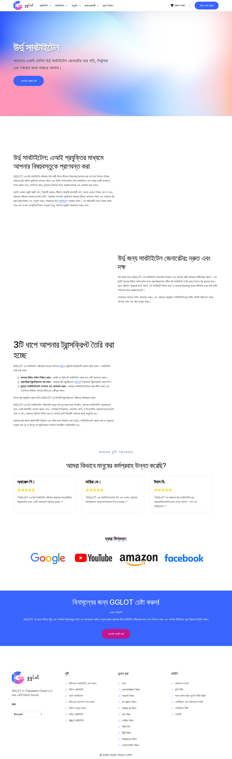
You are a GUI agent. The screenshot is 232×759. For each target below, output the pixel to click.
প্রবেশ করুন (179, 5)
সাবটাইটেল (63, 201)
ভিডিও (62, 366)
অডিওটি (77, 382)
